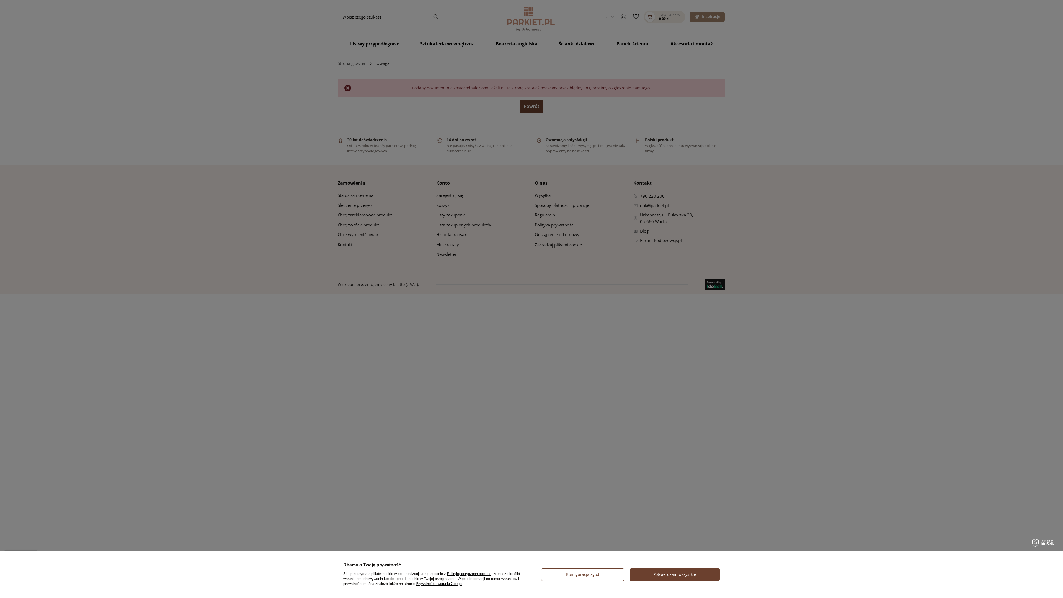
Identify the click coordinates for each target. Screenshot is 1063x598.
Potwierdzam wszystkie (674, 574)
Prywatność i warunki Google (439, 584)
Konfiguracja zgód (582, 574)
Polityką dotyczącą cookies (469, 574)
